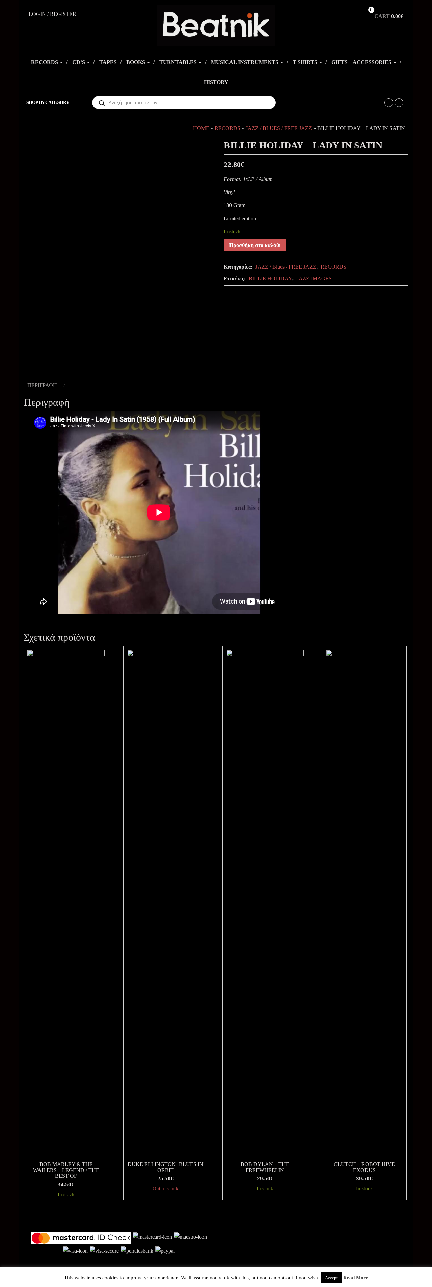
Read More (355, 1277)
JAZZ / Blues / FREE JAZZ (279, 128)
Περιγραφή (42, 385)
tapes (108, 62)
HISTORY (216, 82)
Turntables (178, 62)
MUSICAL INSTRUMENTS (245, 62)
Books (136, 62)
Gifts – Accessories (362, 62)
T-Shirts (306, 62)
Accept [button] (331, 1277)
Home (201, 128)
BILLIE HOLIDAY (270, 278)
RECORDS (45, 62)
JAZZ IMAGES (314, 278)
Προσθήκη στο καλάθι (255, 245)
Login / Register (52, 14)
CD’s (79, 62)
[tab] (45, 385)
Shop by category (47, 102)
